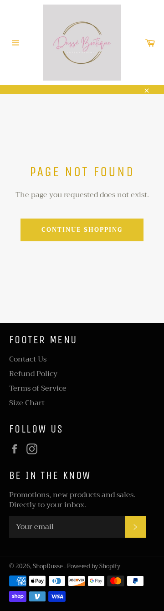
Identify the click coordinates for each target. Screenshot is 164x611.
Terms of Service (38, 388)
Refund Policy (33, 373)
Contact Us (27, 359)
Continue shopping (81, 229)
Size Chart (27, 403)
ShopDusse (48, 566)
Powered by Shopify (93, 566)
